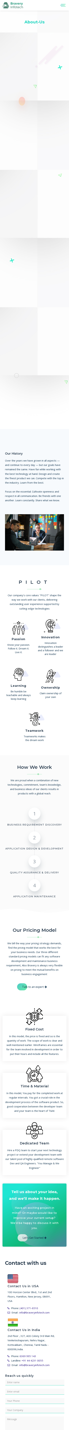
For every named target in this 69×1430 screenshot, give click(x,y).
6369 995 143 (28, 1356)
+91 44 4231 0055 (32, 1360)
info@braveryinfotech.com (34, 1312)
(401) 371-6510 (29, 1308)
